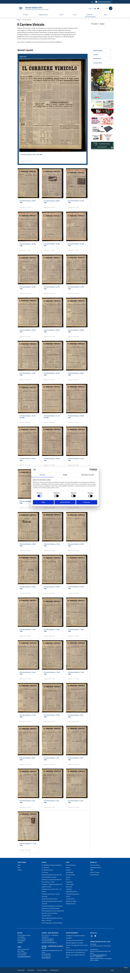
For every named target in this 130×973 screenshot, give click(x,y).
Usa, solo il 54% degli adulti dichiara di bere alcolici (77, 946)
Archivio (95, 55)
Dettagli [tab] (65, 474)
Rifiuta (43, 502)
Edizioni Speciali (97, 51)
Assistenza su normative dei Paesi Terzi (52, 879)
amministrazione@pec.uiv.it (100, 955)
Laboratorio (69, 889)
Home (18, 20)
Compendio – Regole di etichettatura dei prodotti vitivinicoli (52, 885)
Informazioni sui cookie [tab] (87, 474)
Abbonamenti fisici (70, 904)
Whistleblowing (54, 970)
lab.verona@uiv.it (46, 958)
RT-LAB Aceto (45, 867)
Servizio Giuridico (70, 875)
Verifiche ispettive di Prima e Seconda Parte (53, 911)
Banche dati (69, 887)
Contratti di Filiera (46, 916)
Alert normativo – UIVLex (48, 882)
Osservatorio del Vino (71, 891)
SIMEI (91, 870)
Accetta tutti (86, 502)
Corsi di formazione (71, 865)
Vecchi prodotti (70, 872)
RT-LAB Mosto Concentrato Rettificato (51, 865)
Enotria (68, 867)
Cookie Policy (31, 970)
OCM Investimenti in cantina (49, 877)
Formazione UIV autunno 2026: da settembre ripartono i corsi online (74, 942)
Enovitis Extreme (94, 875)
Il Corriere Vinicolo (94, 865)
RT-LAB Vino (45, 872)
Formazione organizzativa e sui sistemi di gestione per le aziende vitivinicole (52, 907)
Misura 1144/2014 (46, 920)
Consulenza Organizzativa (72, 894)
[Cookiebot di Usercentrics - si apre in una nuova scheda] (90, 470)
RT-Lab (68, 879)
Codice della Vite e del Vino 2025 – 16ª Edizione (51, 890)
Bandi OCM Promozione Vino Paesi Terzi (52, 875)
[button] (44, 15)
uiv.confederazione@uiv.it (24, 956)
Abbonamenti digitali (71, 901)
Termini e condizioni (42, 970)
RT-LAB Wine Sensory (47, 870)
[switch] (56, 496)
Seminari (68, 877)
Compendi (68, 870)
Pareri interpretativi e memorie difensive (52, 923)
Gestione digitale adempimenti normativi (52, 918)
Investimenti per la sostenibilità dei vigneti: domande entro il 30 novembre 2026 (77, 951)
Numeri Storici (97, 58)
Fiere (18, 867)
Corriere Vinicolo (70, 899)
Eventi (19, 865)
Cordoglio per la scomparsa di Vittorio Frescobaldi (75, 937)
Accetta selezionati (65, 502)
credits (112, 970)
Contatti (19, 870)
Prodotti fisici (69, 882)
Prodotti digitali (70, 884)
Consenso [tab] (42, 474)
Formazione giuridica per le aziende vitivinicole (51, 895)
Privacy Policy (21, 970)
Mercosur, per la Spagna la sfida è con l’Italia (75, 956)
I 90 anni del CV (97, 63)
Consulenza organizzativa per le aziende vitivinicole (52, 902)
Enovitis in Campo (94, 872)
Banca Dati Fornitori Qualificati (50, 913)
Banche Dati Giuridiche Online (49, 899)
